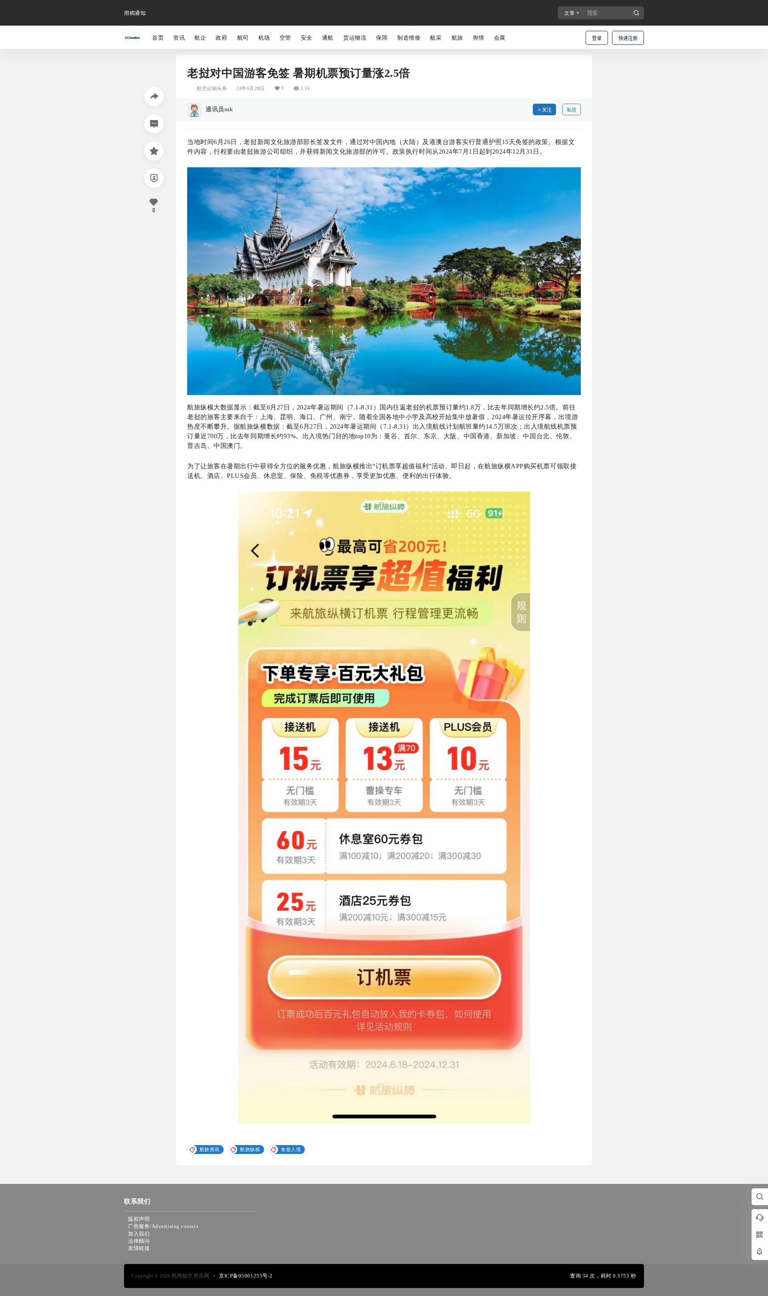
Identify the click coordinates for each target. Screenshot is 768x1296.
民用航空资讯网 (189, 1276)
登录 (597, 38)
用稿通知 (135, 13)
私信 (571, 110)
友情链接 (139, 1248)
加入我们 (139, 1234)
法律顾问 (139, 1241)
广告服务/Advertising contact (163, 1226)
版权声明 (139, 1219)
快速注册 (628, 38)
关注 (547, 110)
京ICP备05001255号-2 (246, 1276)
